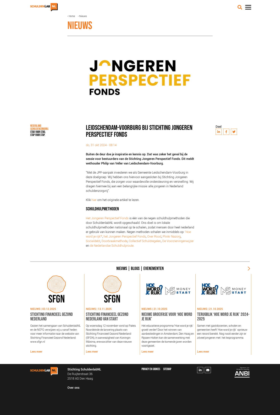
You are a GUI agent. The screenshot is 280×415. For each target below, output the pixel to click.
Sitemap (167, 369)
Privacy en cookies (151, 369)
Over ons (73, 387)
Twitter (234, 132)
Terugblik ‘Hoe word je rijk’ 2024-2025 (223, 317)
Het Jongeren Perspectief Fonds (107, 218)
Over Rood (154, 236)
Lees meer (36, 351)
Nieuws (83, 16)
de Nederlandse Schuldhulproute (112, 245)
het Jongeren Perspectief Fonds (125, 236)
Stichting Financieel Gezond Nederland (51, 317)
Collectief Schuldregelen (145, 241)
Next (247, 268)
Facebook (226, 132)
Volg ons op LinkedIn (200, 370)
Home (72, 16)
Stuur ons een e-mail (208, 370)
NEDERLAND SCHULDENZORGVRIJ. (39, 130)
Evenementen (153, 268)
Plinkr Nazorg (172, 236)
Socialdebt (93, 241)
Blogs (135, 268)
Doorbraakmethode (114, 241)
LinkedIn (219, 132)
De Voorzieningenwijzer (178, 241)
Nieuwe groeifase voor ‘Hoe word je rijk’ (167, 317)
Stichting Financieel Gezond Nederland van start (107, 317)
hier (94, 200)
